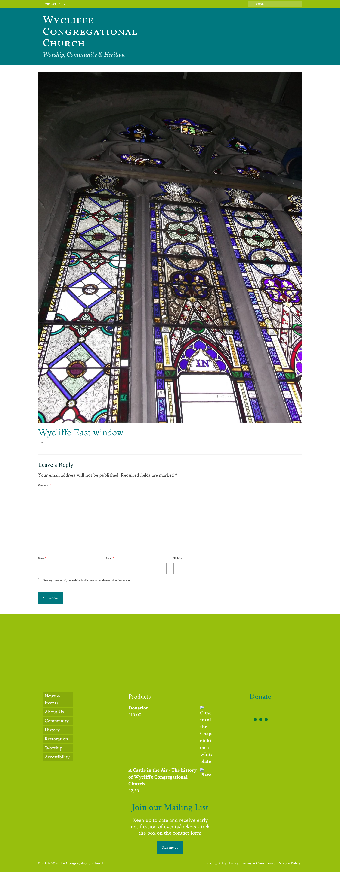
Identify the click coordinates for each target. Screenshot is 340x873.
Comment (44, 485)
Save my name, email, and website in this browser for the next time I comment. (86, 580)
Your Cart (54, 4)
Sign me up (170, 847)
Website (177, 558)
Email (110, 558)
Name (42, 558)
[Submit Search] (251, 4)
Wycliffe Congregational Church (90, 32)
